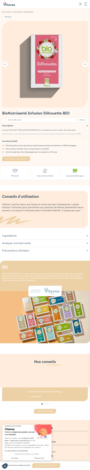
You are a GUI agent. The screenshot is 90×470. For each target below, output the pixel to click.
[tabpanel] (45, 386)
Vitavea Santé (17, 12)
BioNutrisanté (28, 12)
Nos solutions (7, 12)
